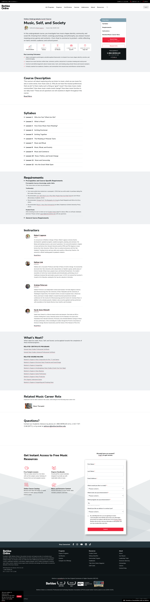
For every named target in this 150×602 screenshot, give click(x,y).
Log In (146, 7)
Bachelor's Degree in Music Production (34, 377)
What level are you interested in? (98, 493)
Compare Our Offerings (65, 561)
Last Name (91, 471)
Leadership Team (124, 558)
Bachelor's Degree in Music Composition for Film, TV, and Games (41, 359)
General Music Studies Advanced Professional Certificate (39, 352)
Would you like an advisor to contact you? (100, 508)
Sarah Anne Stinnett (42, 310)
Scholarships (122, 563)
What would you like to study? (97, 485)
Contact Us (135, 1)
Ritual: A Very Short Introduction (45, 205)
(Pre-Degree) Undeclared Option (33, 379)
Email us (114, 57)
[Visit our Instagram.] (77, 544)
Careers (121, 566)
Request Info (114, 46)
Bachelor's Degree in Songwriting (33, 365)
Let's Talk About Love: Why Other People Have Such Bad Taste (54, 196)
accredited (60, 578)
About (93, 7)
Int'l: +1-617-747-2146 (114, 55)
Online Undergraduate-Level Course (37, 19)
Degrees (59, 7)
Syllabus (105, 24)
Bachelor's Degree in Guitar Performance (35, 374)
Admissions (85, 7)
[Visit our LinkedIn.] (86, 544)
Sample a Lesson (122, 1)
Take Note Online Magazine (96, 563)
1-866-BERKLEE (113, 53)
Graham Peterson (40, 285)
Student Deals (52, 212)
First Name (91, 464)
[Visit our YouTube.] (81, 544)
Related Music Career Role (111, 35)
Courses (76, 7)
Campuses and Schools (9, 1)
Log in (100, 455)
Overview (105, 20)
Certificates (68, 7)
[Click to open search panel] (107, 7)
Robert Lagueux (40, 28)
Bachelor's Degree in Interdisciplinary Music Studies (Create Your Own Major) (45, 368)
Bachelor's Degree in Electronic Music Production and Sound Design (42, 362)
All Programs (50, 7)
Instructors (106, 31)
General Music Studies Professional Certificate (36, 349)
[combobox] (106, 503)
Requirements (106, 27)
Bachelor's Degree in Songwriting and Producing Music (39, 382)
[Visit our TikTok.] (90, 544)
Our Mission (122, 556)
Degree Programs (63, 553)
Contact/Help (123, 568)
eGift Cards (92, 566)
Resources (100, 7)
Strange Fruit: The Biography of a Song (47, 200)
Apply (146, 1)
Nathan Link (38, 262)
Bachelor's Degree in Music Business (34, 371)
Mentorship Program (94, 558)
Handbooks (92, 561)
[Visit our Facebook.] (73, 544)
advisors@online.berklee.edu (55, 426)
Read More (28, 96)
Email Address (92, 478)
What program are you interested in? (99, 500)
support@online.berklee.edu (48, 214)
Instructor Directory (124, 561)
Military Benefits (93, 556)
